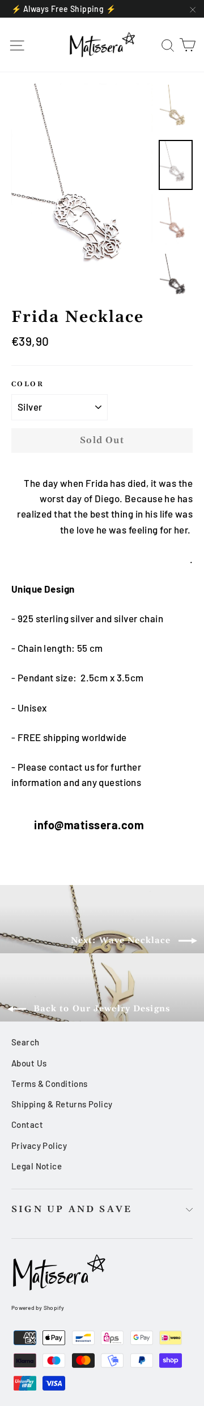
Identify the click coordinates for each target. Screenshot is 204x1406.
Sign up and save (71, 1209)
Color (27, 384)
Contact (27, 1124)
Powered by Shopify (38, 1307)
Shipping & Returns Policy (62, 1104)
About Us (28, 1063)
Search (25, 1042)
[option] (81, 190)
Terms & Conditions (49, 1083)
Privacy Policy (39, 1145)
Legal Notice (36, 1166)
